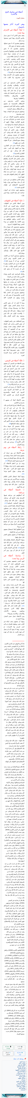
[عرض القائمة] (25, 5)
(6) (21, 271)
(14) (23, 606)
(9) (16, 442)
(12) (6, 503)
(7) (8, 384)
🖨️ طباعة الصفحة (19, 1047)
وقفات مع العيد (21, 1086)
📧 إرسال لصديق (8, 1053)
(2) (14, 143)
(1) (8, 72)
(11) (23, 474)
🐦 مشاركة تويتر (20, 1053)
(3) (14, 153)
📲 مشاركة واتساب (8, 1047)
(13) (19, 547)
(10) (6, 461)
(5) (5, 261)
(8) (10, 423)
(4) (16, 187)
